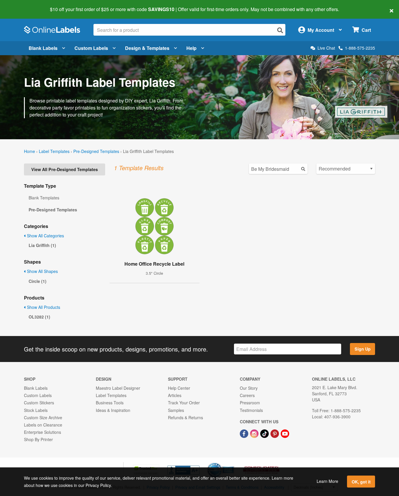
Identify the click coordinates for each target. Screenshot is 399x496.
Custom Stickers (39, 402)
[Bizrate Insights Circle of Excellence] (232, 463)
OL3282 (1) (39, 317)
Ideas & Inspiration (113, 410)
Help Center (179, 388)
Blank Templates (44, 198)
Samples (176, 410)
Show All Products (43, 307)
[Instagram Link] (255, 433)
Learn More (327, 481)
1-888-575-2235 (360, 48)
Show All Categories (45, 236)
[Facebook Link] (244, 433)
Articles (174, 395)
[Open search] (280, 30)
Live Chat (326, 48)
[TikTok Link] (265, 433)
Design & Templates (147, 48)
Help (191, 48)
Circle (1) (37, 281)
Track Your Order (184, 402)
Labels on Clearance (43, 425)
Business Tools (110, 402)
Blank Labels (43, 48)
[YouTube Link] (285, 433)
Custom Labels (91, 48)
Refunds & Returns (185, 417)
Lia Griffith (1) (42, 245)
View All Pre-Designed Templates (64, 169)
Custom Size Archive (43, 417)
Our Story (249, 388)
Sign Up (363, 349)
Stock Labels (36, 410)
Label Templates (54, 151)
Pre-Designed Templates (96, 151)
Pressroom (250, 402)
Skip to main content (21, 5)
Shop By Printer (38, 439)
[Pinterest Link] (275, 433)
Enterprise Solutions (42, 432)
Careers (247, 395)
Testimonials (251, 410)
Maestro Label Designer (118, 388)
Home (29, 151)
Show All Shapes (42, 271)
